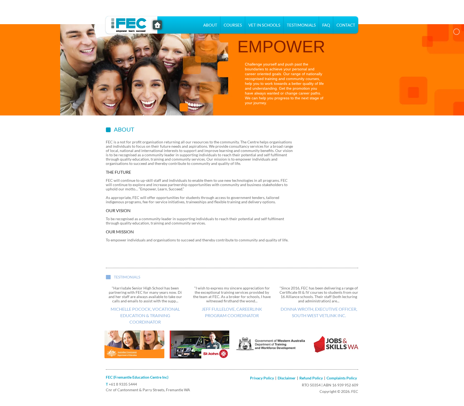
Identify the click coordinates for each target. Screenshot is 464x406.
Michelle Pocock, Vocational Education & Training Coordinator (145, 315)
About (210, 25)
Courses (233, 25)
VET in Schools (264, 25)
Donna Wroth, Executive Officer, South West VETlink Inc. (319, 312)
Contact (345, 25)
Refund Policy (311, 378)
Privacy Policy (262, 378)
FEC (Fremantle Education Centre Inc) (137, 377)
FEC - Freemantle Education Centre (157, 25)
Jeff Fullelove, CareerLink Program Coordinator (232, 312)
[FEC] (131, 24)
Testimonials (301, 25)
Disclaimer (287, 378)
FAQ (326, 25)
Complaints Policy (342, 378)
